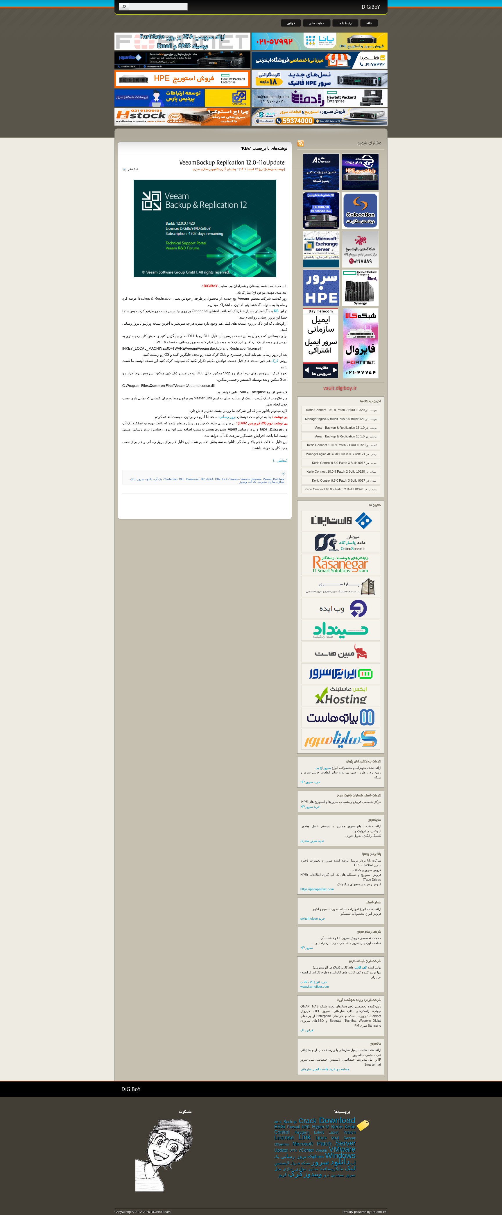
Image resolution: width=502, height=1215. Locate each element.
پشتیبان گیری (228, 169)
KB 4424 (207, 479)
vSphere (316, 1156)
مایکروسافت (331, 1168)
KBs (217, 479)
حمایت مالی (316, 23)
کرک (274, 361)
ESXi (279, 1127)
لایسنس (281, 1162)
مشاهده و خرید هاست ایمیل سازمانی (324, 1069)
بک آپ (158, 479)
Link (225, 479)
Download (193, 479)
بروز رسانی (227, 417)
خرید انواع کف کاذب (313, 982)
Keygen (302, 1132)
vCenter (306, 1150)
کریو (283, 1174)
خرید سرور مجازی (312, 840)
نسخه (340, 1175)
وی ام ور (329, 1175)
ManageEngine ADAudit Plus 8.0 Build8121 (335, 419)
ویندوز (243, 481)
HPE (306, 1127)
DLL (181, 479)
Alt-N (277, 1122)
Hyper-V (320, 1126)
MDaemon (281, 1144)
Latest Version (342, 1132)
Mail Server (343, 1138)
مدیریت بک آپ (258, 481)
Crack (308, 1121)
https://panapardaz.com (317, 889)
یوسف (270, 169)
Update (281, 1150)
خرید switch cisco (312, 918)
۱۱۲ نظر (133, 169)
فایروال (295, 1163)
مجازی (313, 1169)
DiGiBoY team (161, 1212)
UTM (293, 1150)
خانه (369, 23)
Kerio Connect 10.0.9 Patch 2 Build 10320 (335, 410)
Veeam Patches (273, 479)
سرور (140, 479)
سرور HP (306, 947)
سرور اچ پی (323, 767)
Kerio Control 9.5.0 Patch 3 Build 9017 (338, 462)
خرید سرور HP (310, 782)
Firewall (293, 1127)
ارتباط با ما (345, 23)
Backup (290, 1122)
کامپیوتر (214, 169)
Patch (324, 1144)
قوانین (291, 23)
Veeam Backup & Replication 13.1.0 (340, 427)
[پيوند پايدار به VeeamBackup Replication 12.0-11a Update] (231, 162)
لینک (132, 479)
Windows (340, 1155)
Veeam (234, 479)
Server (345, 1143)
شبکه (305, 1163)
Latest (319, 1132)
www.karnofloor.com (314, 986)
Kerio (337, 1127)
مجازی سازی (200, 169)
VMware (342, 1149)
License (284, 1137)
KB (276, 311)
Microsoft (303, 1144)
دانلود (149, 479)
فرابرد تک (306, 1030)
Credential (170, 479)
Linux (321, 1137)
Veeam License (251, 479)
